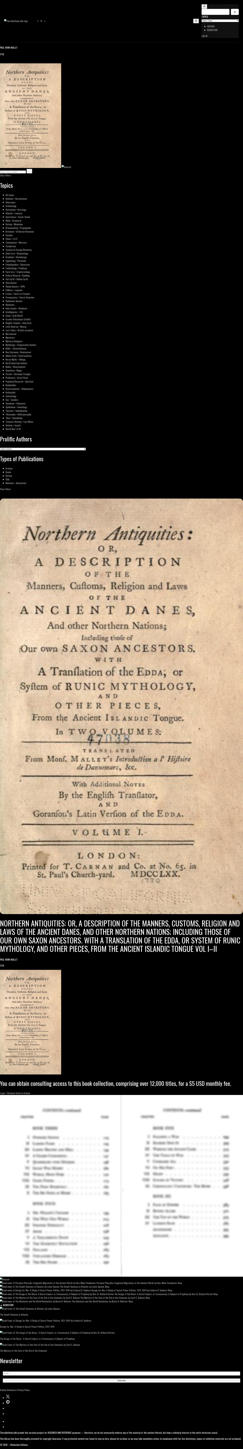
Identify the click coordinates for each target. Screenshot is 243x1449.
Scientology (11, 396)
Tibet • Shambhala (14, 418)
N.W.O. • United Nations (16, 348)
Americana (10, 202)
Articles (9, 468)
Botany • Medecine (14, 224)
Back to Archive (23, 1093)
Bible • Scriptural (13, 220)
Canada (9, 235)
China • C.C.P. (11, 239)
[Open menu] (196, 21)
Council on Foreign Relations (19, 250)
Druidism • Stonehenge (16, 257)
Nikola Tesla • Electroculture (19, 356)
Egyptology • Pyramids (16, 260)
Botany (9, 475)
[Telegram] (11, 61)
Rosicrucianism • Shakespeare (19, 389)
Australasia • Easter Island (18, 217)
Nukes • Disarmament (15, 366)
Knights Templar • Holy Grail (18, 323)
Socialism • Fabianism (15, 403)
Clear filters (5, 175)
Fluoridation (11, 283)
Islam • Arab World (14, 315)
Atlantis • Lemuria (14, 213)
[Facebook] (1, 61)
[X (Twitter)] (5, 61)
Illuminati (10, 304)
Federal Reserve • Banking (18, 275)
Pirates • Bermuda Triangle (18, 374)
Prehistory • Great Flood (17, 377)
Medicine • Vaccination (16, 483)
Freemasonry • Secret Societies (20, 297)
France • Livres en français (18, 293)
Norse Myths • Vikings (15, 359)
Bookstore (12, 1390)
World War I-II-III (13, 429)
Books (8, 472)
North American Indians (16, 363)
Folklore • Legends (14, 290)
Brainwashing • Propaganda (18, 228)
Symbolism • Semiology (16, 407)
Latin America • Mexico (16, 326)
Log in (204, 36)
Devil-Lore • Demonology (17, 253)
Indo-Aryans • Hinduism (16, 308)
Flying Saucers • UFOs (15, 286)
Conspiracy (11, 246)
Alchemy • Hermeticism (16, 198)
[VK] (8, 61)
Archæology (11, 206)
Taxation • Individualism (16, 410)
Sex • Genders (12, 400)
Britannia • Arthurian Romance (20, 231)
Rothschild (10, 392)
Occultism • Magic (14, 370)
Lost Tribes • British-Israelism (19, 330)
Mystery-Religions (14, 341)
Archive (3, 1390)
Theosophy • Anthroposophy (18, 414)
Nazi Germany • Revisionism (18, 352)
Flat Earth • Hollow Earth (17, 279)
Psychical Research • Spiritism (19, 381)
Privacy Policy (23, 1390)
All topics (10, 195)
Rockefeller (11, 385)
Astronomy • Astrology (16, 209)
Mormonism (11, 334)
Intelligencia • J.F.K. (14, 312)
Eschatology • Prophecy (16, 268)
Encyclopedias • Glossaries (18, 264)
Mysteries (10, 337)
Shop (180, 1283)
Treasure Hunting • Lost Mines (19, 421)
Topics (205, 16)
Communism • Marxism (16, 242)
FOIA (7, 479)
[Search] (235, 12)
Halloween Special (14, 301)
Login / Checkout (7, 1093)
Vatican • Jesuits (13, 425)
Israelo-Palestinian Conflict (18, 319)
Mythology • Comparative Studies (21, 345)
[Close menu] (204, 6)
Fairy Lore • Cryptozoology (18, 272)
